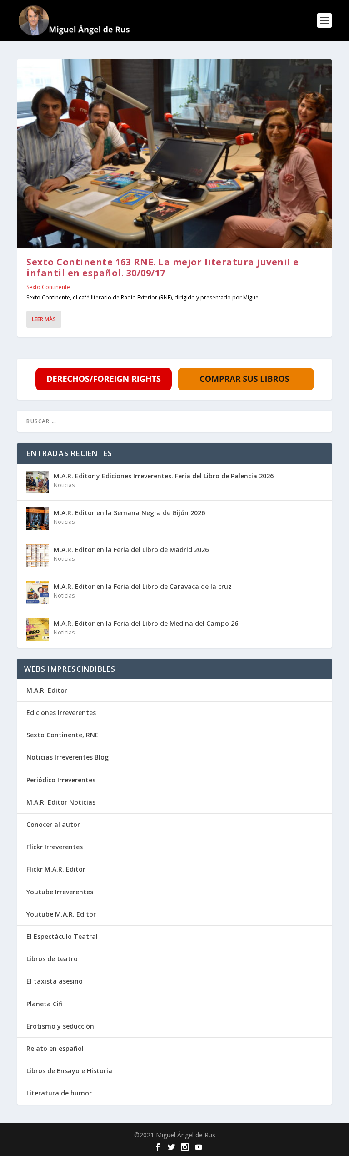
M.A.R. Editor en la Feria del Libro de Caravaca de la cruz (143, 586)
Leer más (44, 319)
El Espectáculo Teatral (62, 936)
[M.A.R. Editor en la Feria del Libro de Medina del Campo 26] (37, 629)
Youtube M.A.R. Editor (61, 914)
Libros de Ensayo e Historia (69, 1070)
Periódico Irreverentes (60, 780)
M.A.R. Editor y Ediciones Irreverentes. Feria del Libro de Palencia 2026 (164, 476)
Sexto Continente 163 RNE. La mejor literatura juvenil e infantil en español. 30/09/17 (162, 267)
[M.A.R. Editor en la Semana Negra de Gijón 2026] (37, 518)
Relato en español (55, 1048)
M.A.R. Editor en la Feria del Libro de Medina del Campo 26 (146, 623)
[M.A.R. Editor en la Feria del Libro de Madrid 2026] (37, 555)
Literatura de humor (59, 1093)
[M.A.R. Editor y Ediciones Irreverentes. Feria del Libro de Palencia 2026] (37, 482)
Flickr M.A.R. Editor (55, 869)
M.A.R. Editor (46, 690)
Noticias (64, 485)
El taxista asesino (54, 981)
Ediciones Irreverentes (61, 712)
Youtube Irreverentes (59, 891)
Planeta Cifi (44, 1003)
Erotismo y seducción (60, 1026)
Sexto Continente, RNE (62, 734)
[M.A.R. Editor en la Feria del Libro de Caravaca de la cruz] (37, 592)
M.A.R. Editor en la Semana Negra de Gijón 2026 (129, 512)
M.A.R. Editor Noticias (60, 802)
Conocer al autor (53, 824)
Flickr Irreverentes (54, 846)
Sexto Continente (48, 287)
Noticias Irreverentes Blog (67, 757)
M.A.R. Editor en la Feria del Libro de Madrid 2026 (131, 549)
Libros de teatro (52, 958)
